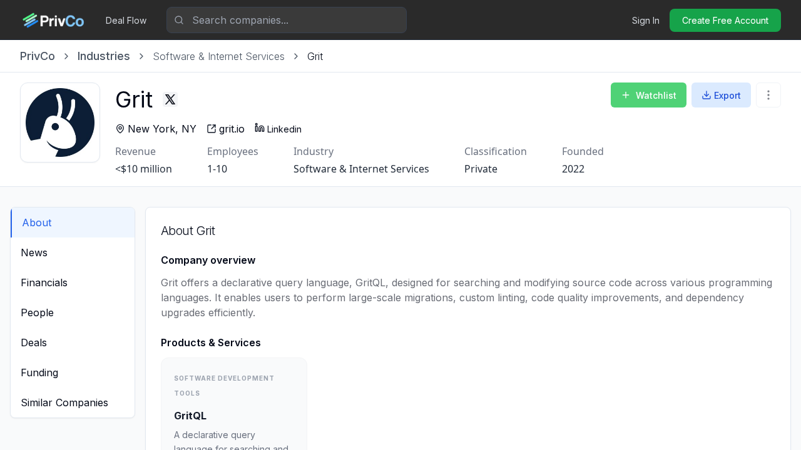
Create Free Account (725, 20)
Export (727, 95)
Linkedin (284, 129)
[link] (315, 56)
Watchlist (656, 95)
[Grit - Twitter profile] (170, 99)
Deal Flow (126, 20)
